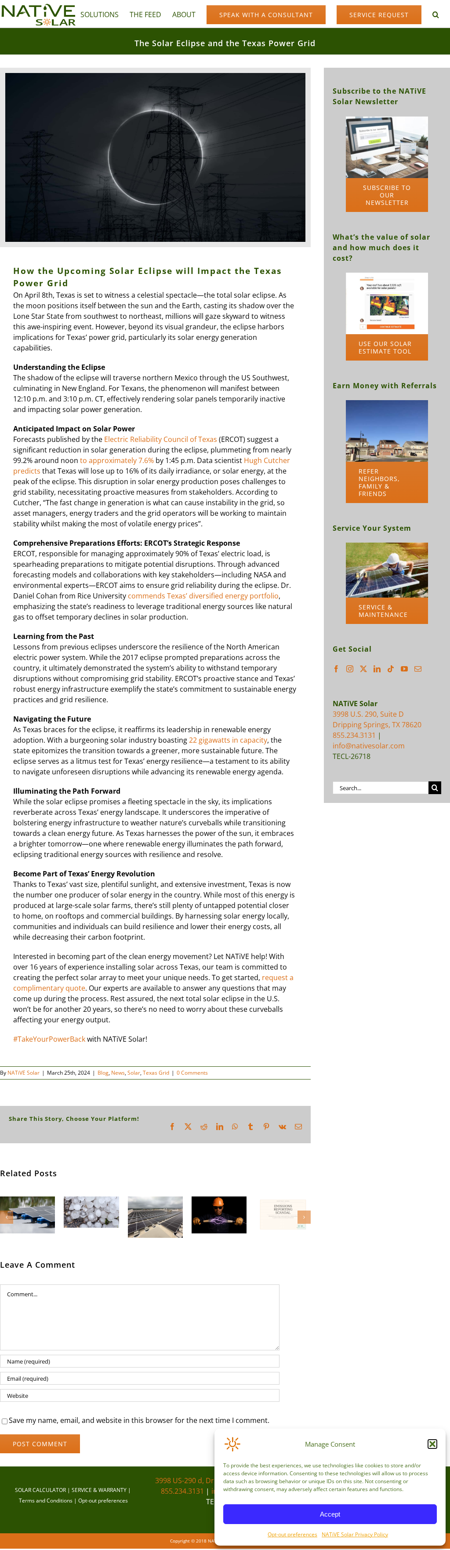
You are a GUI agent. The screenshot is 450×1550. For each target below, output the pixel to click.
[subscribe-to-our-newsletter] (387, 120)
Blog (103, 1072)
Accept (330, 1514)
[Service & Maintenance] (387, 546)
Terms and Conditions (46, 1500)
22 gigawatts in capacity (228, 740)
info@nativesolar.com (369, 746)
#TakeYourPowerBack (49, 1039)
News (118, 1072)
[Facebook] (336, 668)
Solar (133, 1072)
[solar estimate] (387, 276)
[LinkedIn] (377, 668)
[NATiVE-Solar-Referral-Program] (387, 403)
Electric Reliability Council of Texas (160, 439)
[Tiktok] (390, 668)
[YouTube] (404, 668)
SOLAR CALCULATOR (40, 1490)
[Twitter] (363, 668)
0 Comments (192, 1072)
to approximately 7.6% (117, 460)
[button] (432, 1444)
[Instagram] (349, 668)
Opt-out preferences (292, 1534)
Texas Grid (156, 1072)
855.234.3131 (354, 735)
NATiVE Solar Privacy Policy (355, 1534)
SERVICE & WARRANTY (99, 1490)
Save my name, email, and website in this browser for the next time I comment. (139, 1420)
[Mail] (417, 668)
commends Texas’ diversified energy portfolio (203, 596)
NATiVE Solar (23, 1072)
